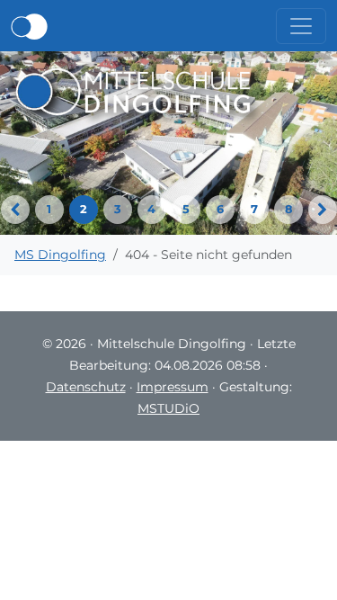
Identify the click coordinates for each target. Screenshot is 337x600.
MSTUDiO (168, 408)
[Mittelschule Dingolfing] (133, 90)
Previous (15, 209)
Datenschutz (86, 387)
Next (322, 209)
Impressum (172, 387)
